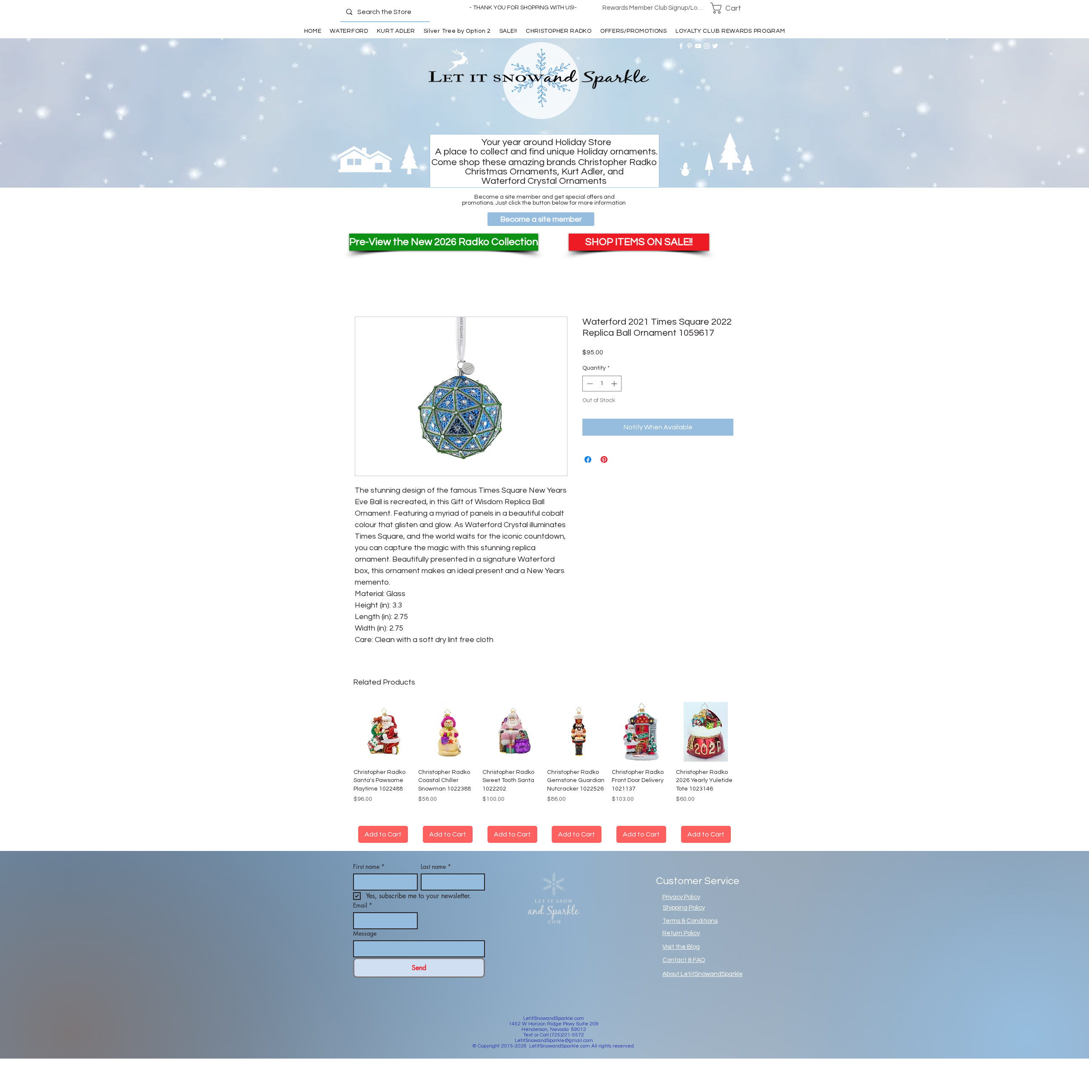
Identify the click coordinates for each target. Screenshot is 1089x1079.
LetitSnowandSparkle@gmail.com (554, 1040)
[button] (731, 8)
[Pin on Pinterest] (604, 459)
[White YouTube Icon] (698, 46)
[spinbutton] (602, 383)
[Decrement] (589, 383)
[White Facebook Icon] (681, 46)
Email (362, 905)
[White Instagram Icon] (706, 46)
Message (364, 933)
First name (369, 866)
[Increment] (615, 383)
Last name (436, 866)
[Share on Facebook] (588, 459)
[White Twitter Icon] (715, 46)
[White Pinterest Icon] (689, 46)
